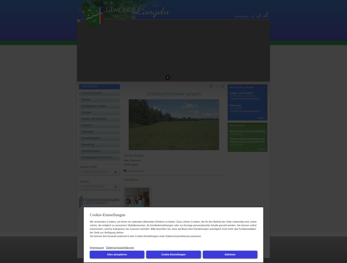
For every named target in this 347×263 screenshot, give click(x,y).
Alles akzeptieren (117, 254)
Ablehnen (230, 254)
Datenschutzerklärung (120, 247)
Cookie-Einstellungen (173, 254)
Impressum (97, 247)
